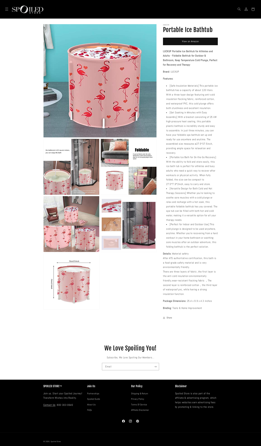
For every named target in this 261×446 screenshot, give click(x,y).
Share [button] (169, 317)
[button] (6, 9)
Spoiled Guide (93, 399)
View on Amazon (190, 41)
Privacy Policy (137, 399)
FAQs (89, 410)
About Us (91, 404)
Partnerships (93, 393)
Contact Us (49, 404)
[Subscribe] (155, 366)
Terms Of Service (139, 404)
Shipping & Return (139, 393)
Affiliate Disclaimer (140, 410)
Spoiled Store (56, 441)
